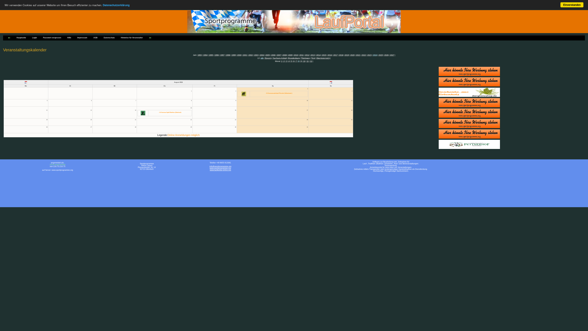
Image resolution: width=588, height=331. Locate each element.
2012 (307, 55)
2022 (364, 55)
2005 (268, 55)
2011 (302, 55)
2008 (285, 55)
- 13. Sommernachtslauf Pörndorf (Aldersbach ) (279, 93)
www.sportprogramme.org (220, 168)
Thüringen (305, 58)
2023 (369, 55)
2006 (273, 55)
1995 (211, 55)
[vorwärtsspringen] (150, 37)
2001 (245, 55)
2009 (290, 55)
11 (308, 61)
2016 (330, 55)
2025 (381, 55)
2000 (239, 55)
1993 (200, 55)
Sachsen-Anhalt (280, 58)
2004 (262, 55)
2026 (386, 55)
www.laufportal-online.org (220, 170)
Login (34, 38)
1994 (205, 55)
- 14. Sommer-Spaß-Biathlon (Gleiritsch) (170, 112)
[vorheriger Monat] (25, 82)
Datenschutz (109, 38)
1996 (217, 55)
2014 (318, 55)
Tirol (313, 58)
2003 (256, 55)
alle (262, 58)
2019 (347, 55)
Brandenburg (294, 58)
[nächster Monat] (330, 82)
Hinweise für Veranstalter (132, 38)
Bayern (268, 58)
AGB (95, 38)
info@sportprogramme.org (220, 166)
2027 (392, 55)
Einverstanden (572, 5)
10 (304, 61)
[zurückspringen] (9, 37)
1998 (228, 55)
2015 (324, 55)
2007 (279, 55)
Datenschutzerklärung (116, 5)
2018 (341, 55)
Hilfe (69, 38)
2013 (313, 55)
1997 (222, 55)
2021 (358, 55)
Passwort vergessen (52, 38)
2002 (251, 55)
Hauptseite (21, 38)
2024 (375, 55)
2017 (335, 55)
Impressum (82, 38)
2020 (352, 55)
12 (311, 61)
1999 (234, 55)
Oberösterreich (323, 58)
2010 (296, 55)
